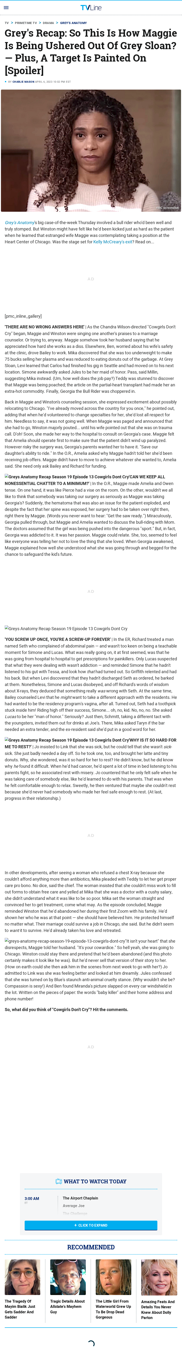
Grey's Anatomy (73, 23)
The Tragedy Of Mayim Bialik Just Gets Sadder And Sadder (20, 1309)
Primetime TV (26, 23)
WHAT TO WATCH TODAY (95, 1181)
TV (7, 23)
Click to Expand (93, 1225)
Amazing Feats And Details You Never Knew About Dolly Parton (158, 1309)
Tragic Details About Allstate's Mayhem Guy (67, 1307)
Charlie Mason (23, 82)
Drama (48, 23)
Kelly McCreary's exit (112, 242)
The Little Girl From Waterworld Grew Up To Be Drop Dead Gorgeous (113, 1309)
